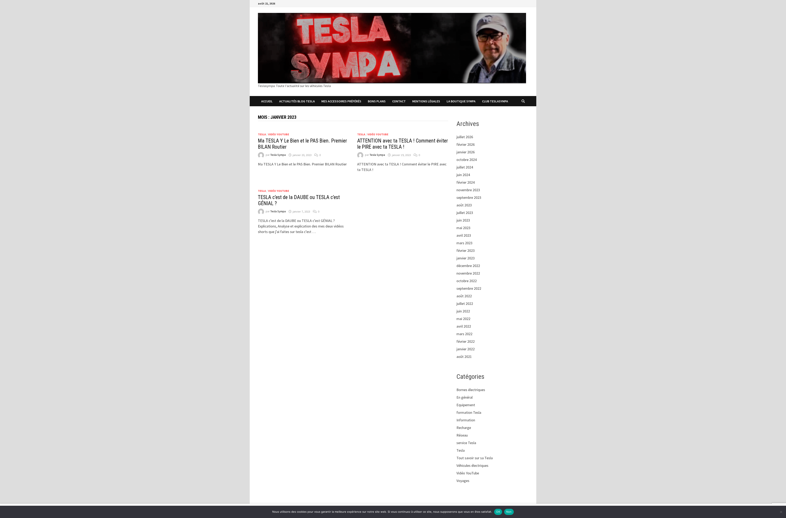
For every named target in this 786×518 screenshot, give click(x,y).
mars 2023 (464, 243)
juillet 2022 (464, 303)
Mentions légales (426, 101)
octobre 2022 (466, 280)
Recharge (463, 427)
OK (498, 511)
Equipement (465, 405)
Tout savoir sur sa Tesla (474, 458)
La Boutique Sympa (461, 101)
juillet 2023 (464, 212)
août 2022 (464, 296)
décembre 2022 (468, 265)
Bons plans (377, 101)
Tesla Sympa (278, 155)
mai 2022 (463, 318)
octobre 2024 (466, 159)
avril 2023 (463, 235)
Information (465, 420)
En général (464, 397)
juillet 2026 (464, 137)
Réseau (462, 435)
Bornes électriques (470, 389)
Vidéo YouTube (278, 134)
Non (509, 511)
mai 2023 (463, 227)
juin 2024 (463, 174)
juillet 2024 (464, 167)
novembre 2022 (468, 273)
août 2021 (464, 356)
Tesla (262, 134)
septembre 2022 (468, 288)
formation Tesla (468, 412)
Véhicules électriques (472, 465)
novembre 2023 (468, 190)
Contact (399, 101)
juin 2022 (463, 311)
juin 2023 (463, 220)
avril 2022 (463, 326)
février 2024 (465, 182)
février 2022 (465, 341)
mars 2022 (464, 333)
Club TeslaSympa (495, 101)
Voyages (462, 480)
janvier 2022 (465, 349)
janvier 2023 (465, 258)
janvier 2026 (465, 152)
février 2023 (465, 250)
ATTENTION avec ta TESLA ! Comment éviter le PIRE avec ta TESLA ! (402, 144)
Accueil (267, 101)
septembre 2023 (468, 197)
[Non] (781, 512)
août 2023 (464, 205)
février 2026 (465, 144)
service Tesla (466, 442)
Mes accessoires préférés (341, 101)
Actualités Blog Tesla (297, 101)
